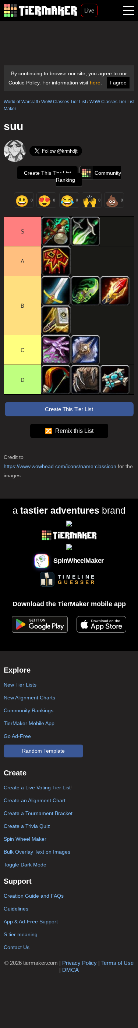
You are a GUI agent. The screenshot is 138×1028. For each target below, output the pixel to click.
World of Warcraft (21, 101)
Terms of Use (117, 963)
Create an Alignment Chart (35, 800)
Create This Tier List (47, 173)
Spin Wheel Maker (25, 839)
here (95, 83)
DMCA (70, 970)
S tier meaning (21, 934)
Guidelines (16, 909)
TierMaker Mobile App (29, 723)
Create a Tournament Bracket (38, 813)
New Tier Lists (20, 685)
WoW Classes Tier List (63, 101)
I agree (118, 83)
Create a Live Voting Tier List (37, 787)
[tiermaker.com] (40, 10)
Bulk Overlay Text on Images (37, 852)
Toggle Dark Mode (25, 865)
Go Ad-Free (17, 736)
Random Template (43, 751)
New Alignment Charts (29, 698)
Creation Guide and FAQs (34, 896)
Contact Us (16, 947)
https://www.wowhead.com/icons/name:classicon (60, 466)
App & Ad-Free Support (31, 921)
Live (89, 10)
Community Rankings (28, 710)
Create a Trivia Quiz (27, 826)
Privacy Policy (79, 963)
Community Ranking (88, 176)
